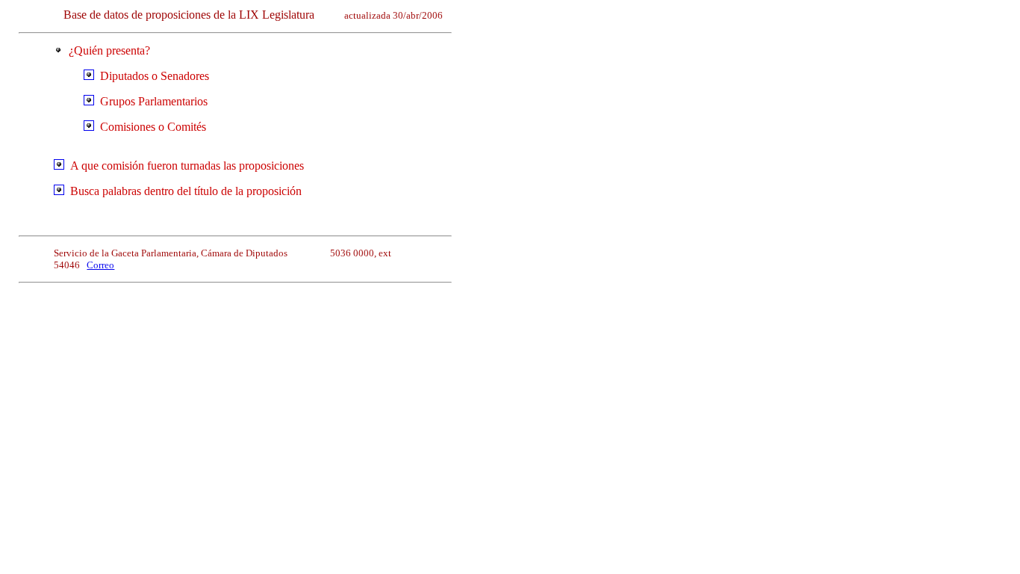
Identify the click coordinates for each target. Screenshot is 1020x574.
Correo (100, 265)
